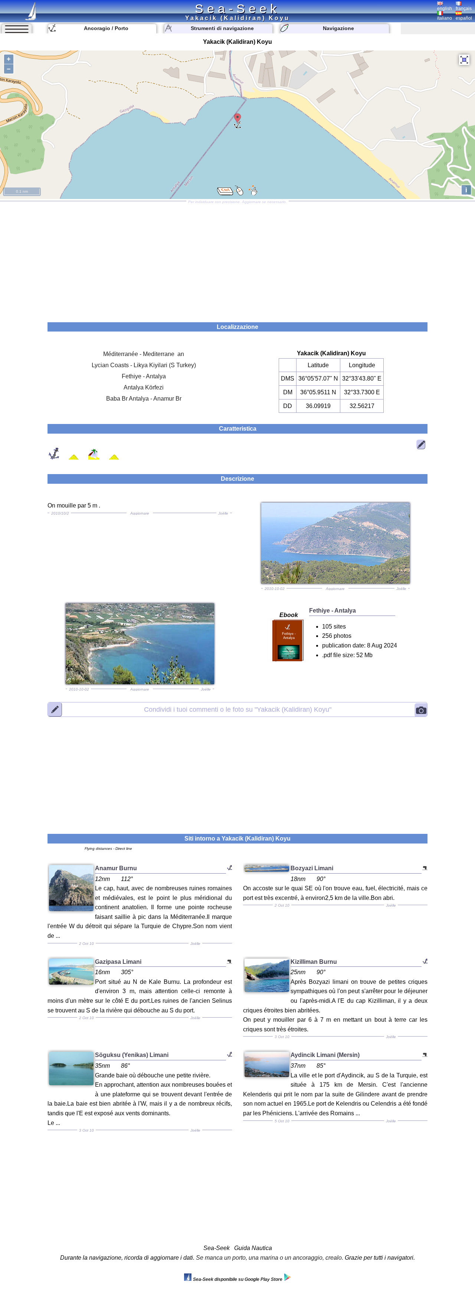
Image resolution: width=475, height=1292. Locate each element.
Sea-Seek (237, 8)
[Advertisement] (237, 259)
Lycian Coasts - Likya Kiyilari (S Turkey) (144, 365)
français (464, 8)
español (464, 18)
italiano (444, 18)
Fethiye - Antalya (144, 376)
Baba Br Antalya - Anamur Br (143, 398)
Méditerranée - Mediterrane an (143, 354)
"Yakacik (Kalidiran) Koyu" (237, 709)
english (444, 8)
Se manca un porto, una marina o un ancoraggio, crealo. (269, 1258)
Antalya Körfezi (144, 387)
